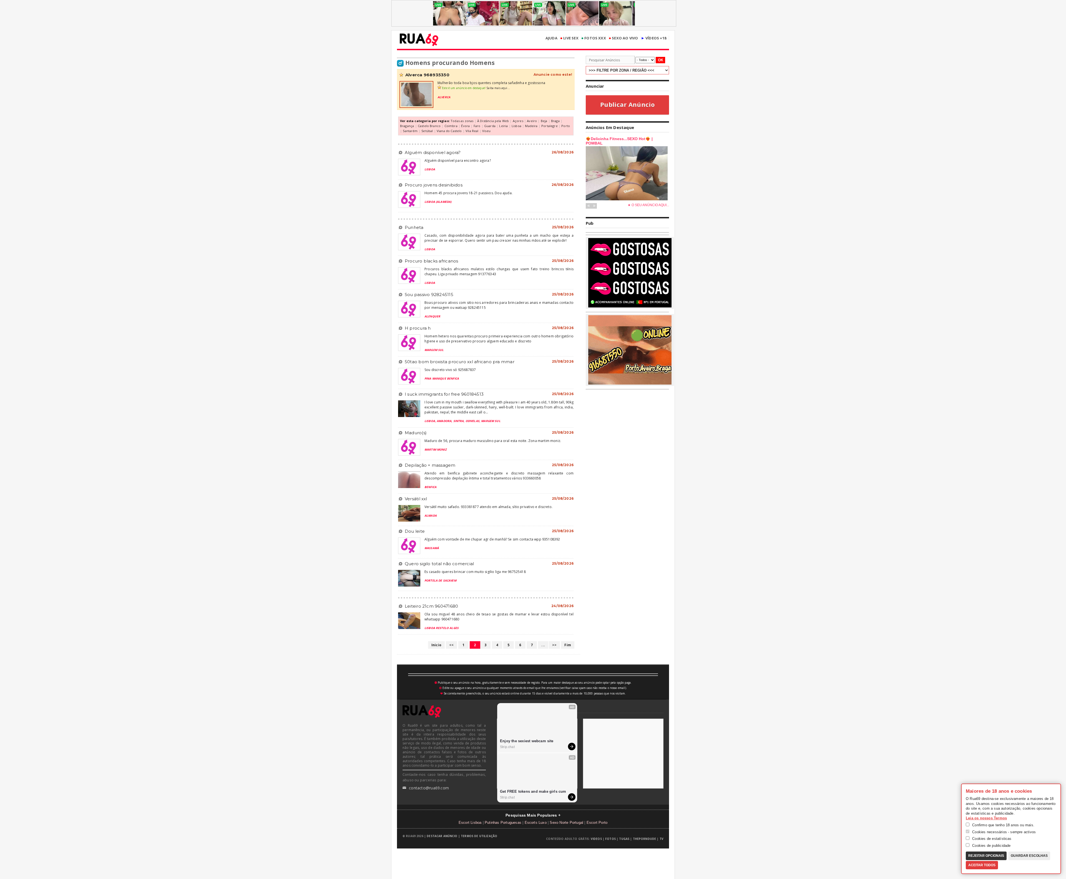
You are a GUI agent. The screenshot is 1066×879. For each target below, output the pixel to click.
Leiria (503, 126)
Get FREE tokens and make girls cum (533, 791)
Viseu (486, 131)
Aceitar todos (981, 865)
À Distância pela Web (493, 121)
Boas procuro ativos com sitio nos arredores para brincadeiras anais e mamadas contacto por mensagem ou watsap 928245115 (499, 305)
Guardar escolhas (1029, 856)
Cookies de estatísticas (991, 839)
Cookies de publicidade (991, 845)
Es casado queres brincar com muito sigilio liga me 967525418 (475, 571)
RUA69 (419, 39)
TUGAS (624, 838)
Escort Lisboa (470, 822)
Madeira (531, 126)
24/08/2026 (562, 606)
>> (554, 645)
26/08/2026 (563, 152)
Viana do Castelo (449, 131)
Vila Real (472, 131)
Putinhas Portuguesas (503, 822)
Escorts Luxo (536, 822)
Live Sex (569, 38)
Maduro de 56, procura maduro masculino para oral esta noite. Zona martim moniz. (492, 440)
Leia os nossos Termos (986, 818)
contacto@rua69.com (426, 787)
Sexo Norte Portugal (566, 822)
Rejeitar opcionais (986, 856)
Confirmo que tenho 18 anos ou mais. (1002, 825)
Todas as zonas (462, 121)
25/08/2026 (563, 227)
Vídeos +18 (653, 38)
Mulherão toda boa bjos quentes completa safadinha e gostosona (491, 82)
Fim (567, 645)
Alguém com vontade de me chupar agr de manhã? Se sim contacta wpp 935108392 (492, 539)
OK (660, 60)
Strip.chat (507, 747)
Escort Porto (597, 822)
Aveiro (532, 121)
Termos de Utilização (479, 836)
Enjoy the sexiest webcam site (527, 741)
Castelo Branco (429, 126)
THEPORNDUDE (644, 838)
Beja (544, 121)
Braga (555, 121)
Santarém (410, 131)
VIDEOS (596, 838)
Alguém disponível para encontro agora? (457, 160)
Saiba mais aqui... (498, 88)
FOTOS (610, 838)
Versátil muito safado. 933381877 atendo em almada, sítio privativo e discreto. (488, 506)
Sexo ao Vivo (623, 38)
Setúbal (427, 131)
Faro (477, 126)
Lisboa (516, 126)
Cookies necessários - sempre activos (1003, 832)
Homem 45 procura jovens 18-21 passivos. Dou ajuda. (468, 193)
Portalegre (549, 126)
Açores (518, 121)
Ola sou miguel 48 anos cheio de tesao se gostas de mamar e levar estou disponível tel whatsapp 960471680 (499, 617)
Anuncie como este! (553, 74)
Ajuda (551, 38)
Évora (465, 126)
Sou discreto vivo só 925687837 (450, 369)
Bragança (407, 126)
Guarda (490, 126)
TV (661, 838)
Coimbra (450, 126)
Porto (565, 126)
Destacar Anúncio (442, 836)
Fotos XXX (593, 38)
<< (451, 645)
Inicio (436, 645)
